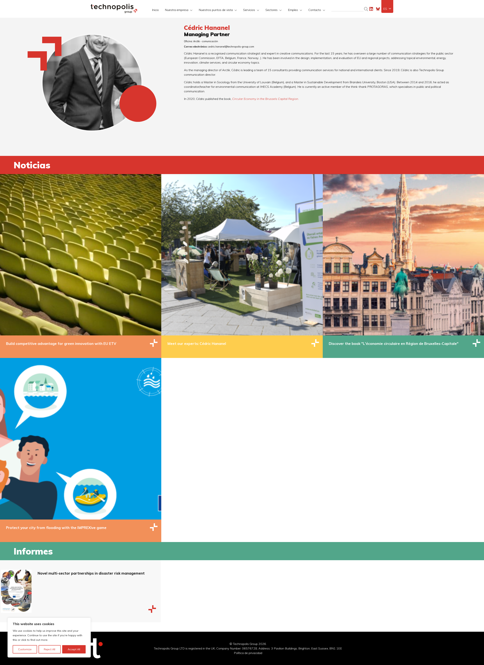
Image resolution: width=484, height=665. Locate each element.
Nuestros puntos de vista (216, 10)
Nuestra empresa (176, 10)
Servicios (249, 10)
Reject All (49, 649)
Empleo (293, 10)
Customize (25, 649)
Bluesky (378, 9)
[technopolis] (114, 12)
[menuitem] (387, 8)
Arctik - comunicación (205, 41)
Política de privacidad (248, 653)
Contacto (314, 10)
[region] (49, 637)
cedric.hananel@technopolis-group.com (231, 46)
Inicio (155, 10)
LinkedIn (371, 9)
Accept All (74, 649)
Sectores (271, 10)
